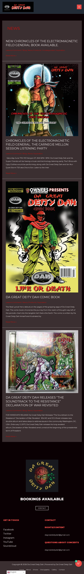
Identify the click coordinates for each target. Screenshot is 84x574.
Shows (35, 570)
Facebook (8, 529)
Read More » (11, 55)
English (13, 572)
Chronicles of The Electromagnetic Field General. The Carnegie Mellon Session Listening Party (37, 144)
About (28, 570)
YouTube (8, 542)
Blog (25, 50)
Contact (62, 570)
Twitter (7, 533)
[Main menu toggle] (79, 7)
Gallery (54, 570)
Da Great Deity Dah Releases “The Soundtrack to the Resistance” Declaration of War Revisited (35, 401)
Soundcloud (9, 546)
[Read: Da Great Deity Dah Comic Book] (42, 237)
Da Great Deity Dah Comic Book (33, 297)
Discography (44, 570)
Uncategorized (48, 50)
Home (21, 570)
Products (37, 50)
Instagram (8, 537)
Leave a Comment (13, 50)
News (30, 50)
